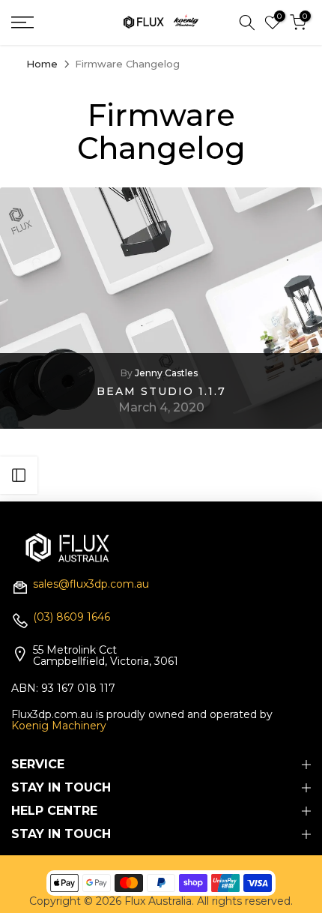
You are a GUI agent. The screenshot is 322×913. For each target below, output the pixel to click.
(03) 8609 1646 (71, 618)
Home (42, 64)
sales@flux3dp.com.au (91, 585)
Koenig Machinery (58, 725)
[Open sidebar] (18, 475)
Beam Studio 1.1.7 (161, 390)
